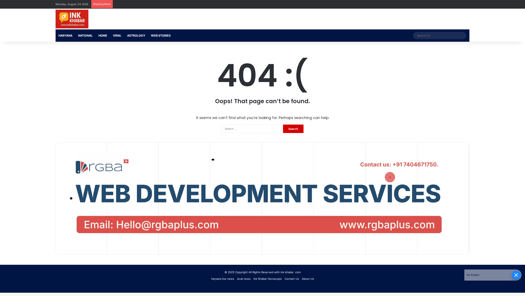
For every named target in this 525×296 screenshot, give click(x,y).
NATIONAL (85, 35)
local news (244, 278)
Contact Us (292, 278)
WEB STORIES (161, 35)
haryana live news (222, 278)
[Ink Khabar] (72, 19)
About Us (308, 278)
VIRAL (117, 35)
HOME (102, 35)
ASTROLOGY (136, 35)
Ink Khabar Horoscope (267, 278)
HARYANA (65, 35)
